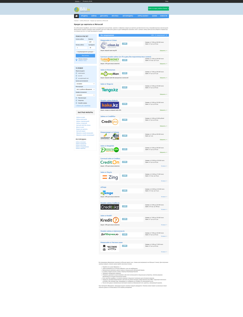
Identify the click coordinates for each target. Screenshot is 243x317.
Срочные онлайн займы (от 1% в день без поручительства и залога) (126, 57)
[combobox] (91, 42)
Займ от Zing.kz (106, 172)
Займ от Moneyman (108, 70)
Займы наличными (81, 119)
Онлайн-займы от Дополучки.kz (113, 231)
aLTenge (103, 187)
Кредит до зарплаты (82, 129)
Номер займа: (80, 45)
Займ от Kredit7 (106, 216)
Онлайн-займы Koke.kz (109, 101)
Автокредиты (128, 16)
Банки (154, 16)
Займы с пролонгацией (82, 121)
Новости (163, 16)
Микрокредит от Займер (110, 132)
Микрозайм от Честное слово (112, 242)
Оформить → (163, 50)
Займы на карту (80, 117)
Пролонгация (82, 98)
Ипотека (115, 16)
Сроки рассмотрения (82, 81)
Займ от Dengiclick (107, 146)
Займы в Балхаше (81, 142)
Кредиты (84, 16)
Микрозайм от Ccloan (109, 40)
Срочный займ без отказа (83, 125)
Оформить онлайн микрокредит (85, 135)
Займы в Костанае (81, 145)
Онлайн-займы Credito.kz (110, 203)
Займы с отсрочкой (81, 123)
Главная (76, 20)
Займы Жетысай (84, 20)
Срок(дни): (91, 45)
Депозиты (104, 16)
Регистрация (79, 86)
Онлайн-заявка (82, 103)
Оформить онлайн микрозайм (84, 133)
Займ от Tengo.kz (107, 84)
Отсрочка (81, 100)
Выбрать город (82, 60)
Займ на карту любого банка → (158, 8)
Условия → (164, 166)
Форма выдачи (80, 71)
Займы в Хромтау (80, 148)
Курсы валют (143, 16)
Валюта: (90, 39)
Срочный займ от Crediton (110, 159)
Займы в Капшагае (81, 143)
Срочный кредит (80, 131)
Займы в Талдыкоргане (82, 147)
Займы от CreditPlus (108, 116)
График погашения (81, 92)
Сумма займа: (80, 39)
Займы (94, 16)
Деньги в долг (80, 127)
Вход (166, 1)
